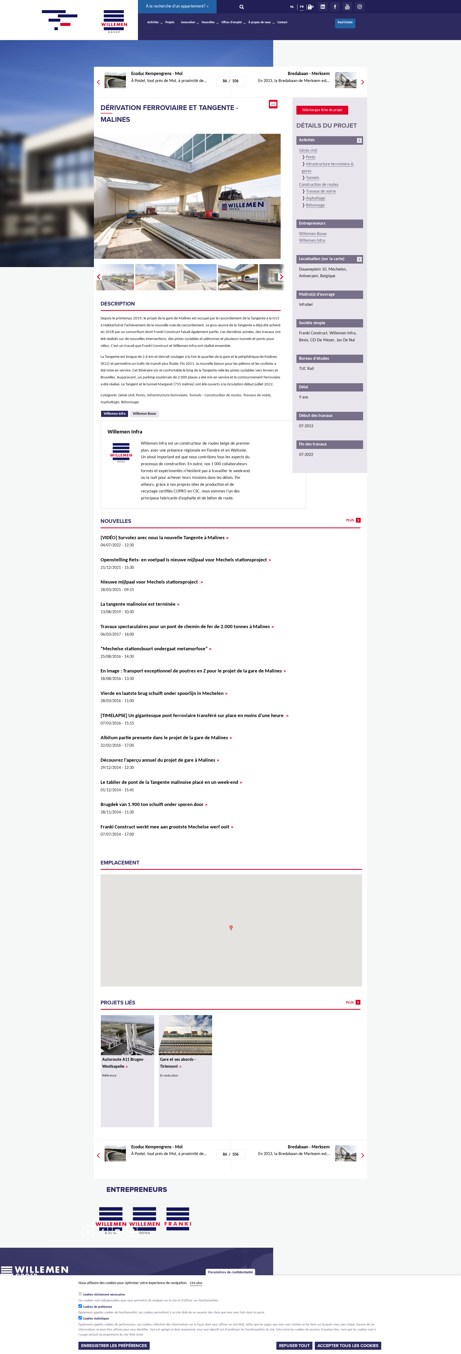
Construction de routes (318, 185)
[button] (231, 928)
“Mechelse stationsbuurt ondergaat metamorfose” (156, 649)
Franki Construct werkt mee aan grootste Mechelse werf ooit (167, 827)
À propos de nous (259, 22)
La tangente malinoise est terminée (140, 604)
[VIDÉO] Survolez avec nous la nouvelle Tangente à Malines (165, 538)
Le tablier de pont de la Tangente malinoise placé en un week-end (171, 782)
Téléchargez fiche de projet (322, 110)
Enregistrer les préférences (114, 1345)
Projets (169, 22)
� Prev (98, 277)
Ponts (310, 157)
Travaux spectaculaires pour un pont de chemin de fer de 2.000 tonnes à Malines (187, 626)
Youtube (347, 6)
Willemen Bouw (144, 414)
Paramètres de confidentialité (230, 1272)
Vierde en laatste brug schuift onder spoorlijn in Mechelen (164, 693)
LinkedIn (323, 6)
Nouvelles (208, 22)
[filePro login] (311, 8)
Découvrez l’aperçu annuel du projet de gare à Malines (160, 760)
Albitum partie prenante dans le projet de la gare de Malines (166, 738)
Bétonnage (315, 205)
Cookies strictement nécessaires (104, 1294)
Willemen (114, 22)
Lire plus (196, 1283)
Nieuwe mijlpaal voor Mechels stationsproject (152, 582)
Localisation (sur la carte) (321, 259)
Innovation (188, 22)
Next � (282, 277)
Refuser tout (294, 1345)
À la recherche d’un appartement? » (177, 6)
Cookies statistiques (96, 1318)
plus (350, 520)
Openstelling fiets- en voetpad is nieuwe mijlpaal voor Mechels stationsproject (186, 560)
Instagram (359, 6)
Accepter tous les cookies (348, 1345)
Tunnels (312, 178)
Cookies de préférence (97, 1306)
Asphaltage (315, 198)
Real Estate (345, 22)
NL (292, 7)
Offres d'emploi (231, 22)
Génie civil (308, 150)
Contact (282, 22)
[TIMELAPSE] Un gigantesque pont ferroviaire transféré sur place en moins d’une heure (195, 715)
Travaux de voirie (321, 191)
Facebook (335, 6)
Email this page (274, 104)
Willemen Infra (116, 413)
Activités (153, 22)
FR (302, 7)
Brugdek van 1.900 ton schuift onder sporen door (154, 804)
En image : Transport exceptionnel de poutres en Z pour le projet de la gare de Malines (193, 671)
